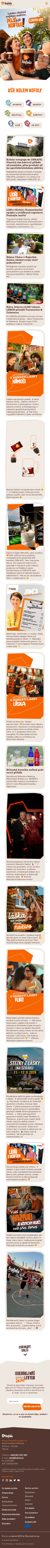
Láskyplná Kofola (9, 1505)
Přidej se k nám (9, 1509)
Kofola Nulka (7, 1501)
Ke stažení (30, 1517)
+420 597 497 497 (18, 1455)
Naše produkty (9, 1519)
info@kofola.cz (16, 1458)
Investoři (29, 1504)
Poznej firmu (7, 1493)
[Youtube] (18, 1480)
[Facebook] (3, 1480)
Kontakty (6, 1523)
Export (28, 1500)
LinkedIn (26, 1416)
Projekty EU (30, 1522)
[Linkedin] (11, 1480)
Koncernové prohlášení (10, 1540)
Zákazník (29, 1496)
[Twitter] (15, 1480)
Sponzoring (30, 1492)
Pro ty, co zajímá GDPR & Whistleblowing (20, 1536)
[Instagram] (7, 1480)
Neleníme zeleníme (11, 1514)
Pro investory (31, 1513)
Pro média (29, 1508)
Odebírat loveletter (32, 1406)
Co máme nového (9, 1488)
